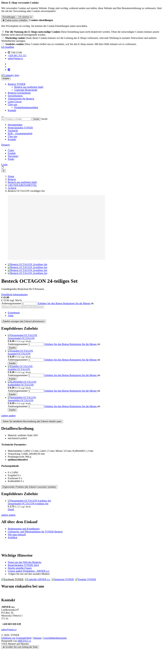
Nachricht (13, 130)
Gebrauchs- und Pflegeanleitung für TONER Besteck (35, 531)
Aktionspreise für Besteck (21, 98)
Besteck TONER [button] (16, 84)
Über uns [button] (12, 104)
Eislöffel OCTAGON (19, 369)
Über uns (12, 136)
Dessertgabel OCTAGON (21, 338)
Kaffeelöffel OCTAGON (21, 384)
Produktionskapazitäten (26, 107)
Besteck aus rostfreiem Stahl (28, 87)
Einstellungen (9, 17)
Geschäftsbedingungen (55, 638)
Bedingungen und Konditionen (24, 528)
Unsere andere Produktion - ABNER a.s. (29, 571)
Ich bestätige (7, 47)
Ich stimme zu (25, 17)
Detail (11, 509)
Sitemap (37, 638)
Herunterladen (15, 124)
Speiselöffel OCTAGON (20, 400)
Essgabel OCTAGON (19, 353)
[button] (5, 144)
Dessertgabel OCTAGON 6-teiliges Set (28, 503)
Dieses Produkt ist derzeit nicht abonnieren (23, 307)
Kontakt (12, 110)
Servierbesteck (15, 95)
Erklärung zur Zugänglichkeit (16, 638)
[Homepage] (10, 75)
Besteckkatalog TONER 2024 (23, 565)
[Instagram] (9, 69)
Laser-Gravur (15, 101)
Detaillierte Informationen (14, 294)
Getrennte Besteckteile (25, 90)
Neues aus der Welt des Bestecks (24, 562)
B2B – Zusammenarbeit (20, 133)
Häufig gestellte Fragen (20, 568)
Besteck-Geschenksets (19, 92)
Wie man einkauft (17, 534)
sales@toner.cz (9, 629)
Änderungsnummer (11, 303)
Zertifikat (12, 537)
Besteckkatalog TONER (20, 127)
